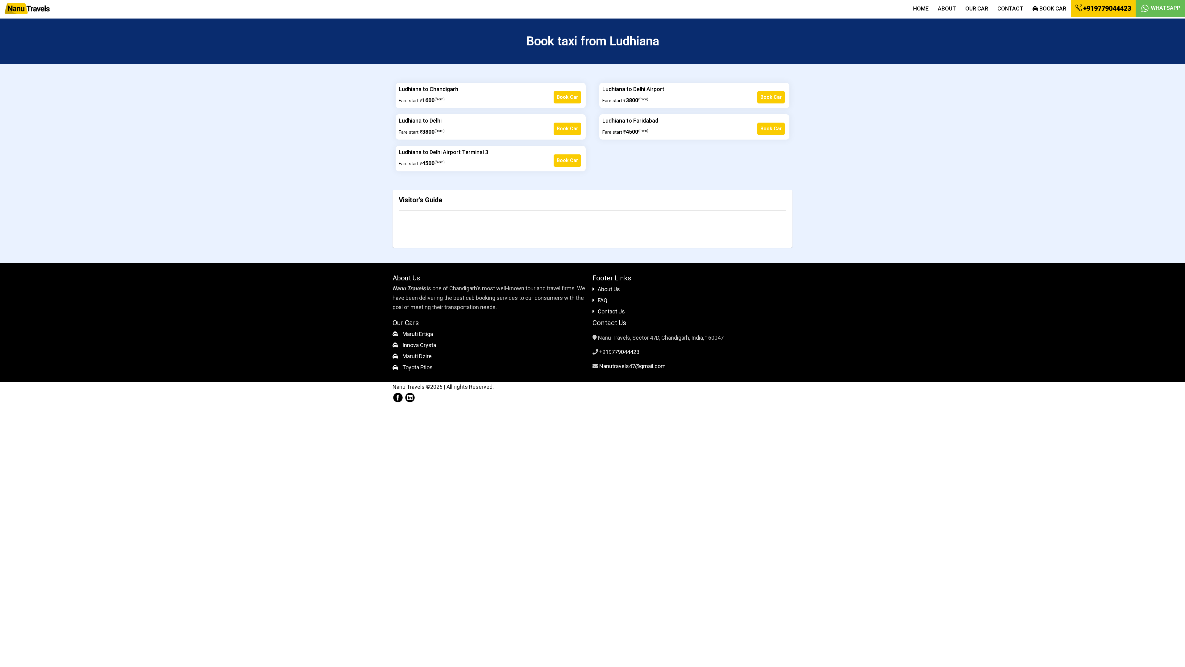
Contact (1010, 8)
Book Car (1052, 8)
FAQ (602, 300)
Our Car (976, 8)
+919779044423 (1106, 8)
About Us (609, 289)
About (947, 8)
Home (921, 8)
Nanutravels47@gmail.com (632, 366)
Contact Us (611, 311)
